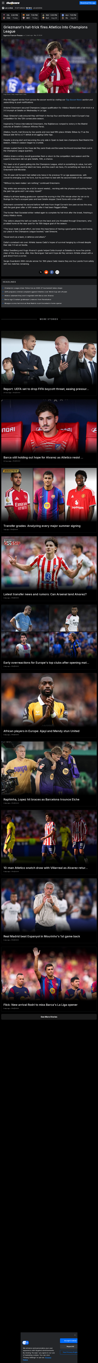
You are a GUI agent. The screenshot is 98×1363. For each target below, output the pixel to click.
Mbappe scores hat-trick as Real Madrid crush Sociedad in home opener (33, 303)
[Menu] (3, 3)
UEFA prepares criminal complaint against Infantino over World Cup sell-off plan (36, 292)
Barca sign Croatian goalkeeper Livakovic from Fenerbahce (28, 299)
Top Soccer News (74, 99)
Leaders (37, 8)
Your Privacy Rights (70, 1352)
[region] (49, 1347)
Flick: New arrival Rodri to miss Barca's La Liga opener (40, 1004)
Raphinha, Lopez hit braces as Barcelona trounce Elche (41, 799)
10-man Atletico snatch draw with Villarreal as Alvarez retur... (45, 868)
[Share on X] (41, 272)
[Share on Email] (57, 272)
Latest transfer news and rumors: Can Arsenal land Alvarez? (45, 594)
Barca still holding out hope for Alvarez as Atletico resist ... (43, 457)
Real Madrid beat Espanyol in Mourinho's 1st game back (41, 936)
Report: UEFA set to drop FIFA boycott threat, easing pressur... (46, 389)
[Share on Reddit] (46, 272)
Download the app (87, 3)
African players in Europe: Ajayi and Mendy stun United (41, 731)
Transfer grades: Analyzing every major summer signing (42, 526)
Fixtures (20, 8)
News (29, 8)
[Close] (75, 1335)
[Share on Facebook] (52, 272)
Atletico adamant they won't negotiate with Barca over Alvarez (29, 296)
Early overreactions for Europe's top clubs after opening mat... (46, 662)
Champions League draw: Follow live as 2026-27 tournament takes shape (33, 288)
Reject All (70, 1346)
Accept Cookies (70, 1341)
